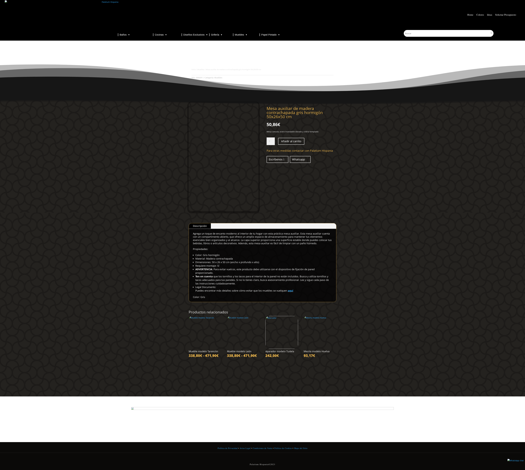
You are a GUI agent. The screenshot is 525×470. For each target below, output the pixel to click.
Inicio (193, 69)
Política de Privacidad (228, 448)
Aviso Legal (245, 448)
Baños (125, 34)
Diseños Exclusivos (195, 34)
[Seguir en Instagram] (262, 458)
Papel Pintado (270, 34)
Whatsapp (298, 159)
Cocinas (161, 34)
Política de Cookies (283, 448)
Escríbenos (276, 159)
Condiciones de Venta (262, 448)
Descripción (200, 226)
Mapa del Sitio (300, 448)
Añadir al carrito (291, 141)
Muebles (241, 34)
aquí (290, 290)
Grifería (216, 34)
